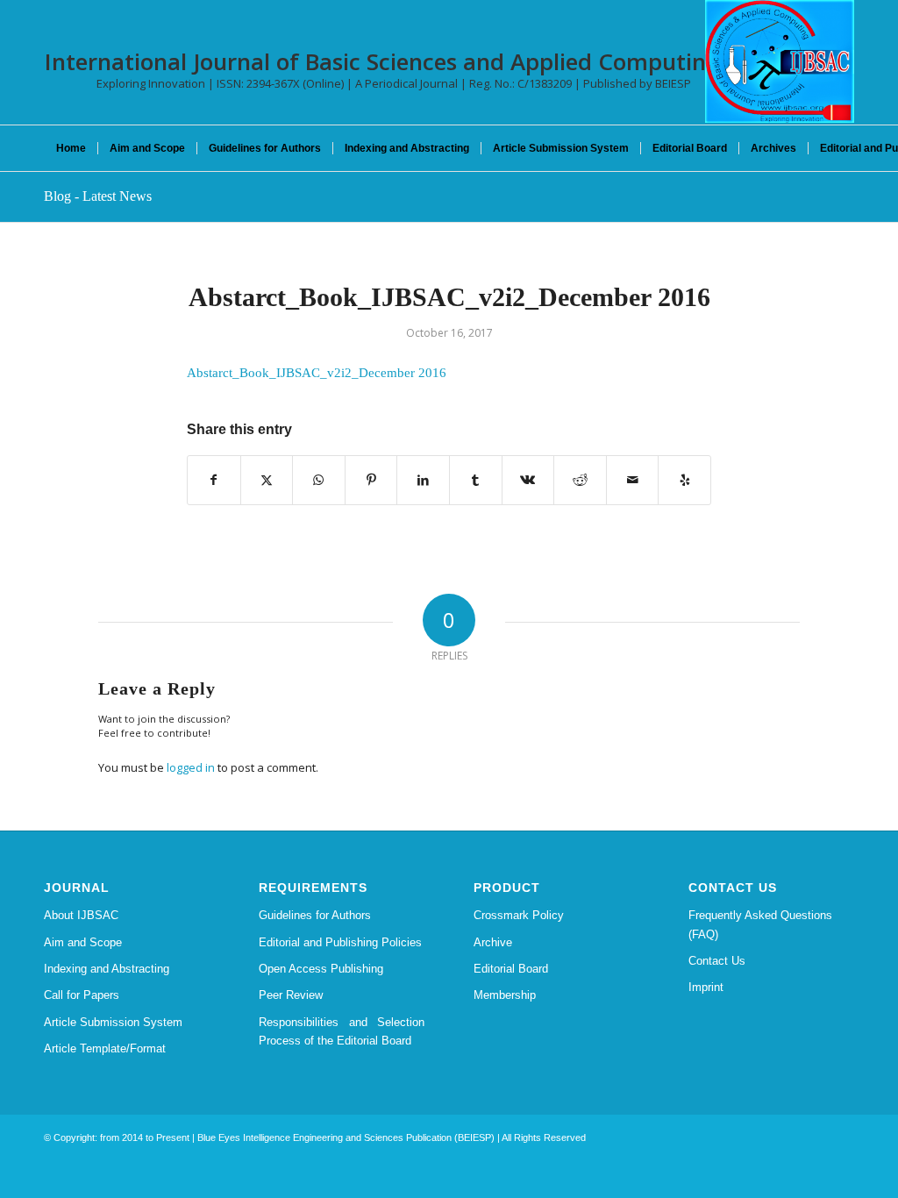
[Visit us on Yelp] (684, 480)
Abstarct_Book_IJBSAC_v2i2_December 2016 (316, 373)
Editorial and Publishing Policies (340, 942)
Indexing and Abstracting (106, 968)
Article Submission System (113, 1022)
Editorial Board (511, 968)
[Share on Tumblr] (476, 480)
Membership (505, 995)
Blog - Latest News (98, 196)
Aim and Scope (83, 942)
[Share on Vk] (528, 480)
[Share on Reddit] (580, 480)
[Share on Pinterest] (371, 480)
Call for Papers (81, 995)
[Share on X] (267, 480)
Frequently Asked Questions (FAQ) (760, 924)
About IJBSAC (81, 915)
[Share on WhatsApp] (319, 480)
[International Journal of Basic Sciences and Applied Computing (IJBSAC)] (779, 61)
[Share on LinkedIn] (423, 480)
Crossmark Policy (519, 915)
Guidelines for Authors (315, 915)
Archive (493, 942)
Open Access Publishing (321, 968)
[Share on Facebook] (214, 480)
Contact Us (716, 960)
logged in (191, 767)
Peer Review (291, 995)
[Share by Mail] (633, 480)
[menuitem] (71, 148)
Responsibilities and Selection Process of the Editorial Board (341, 1031)
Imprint (705, 987)
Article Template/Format (105, 1048)
